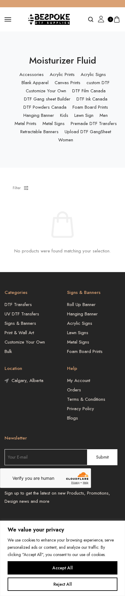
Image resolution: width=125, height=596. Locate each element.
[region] (62, 558)
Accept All (62, 568)
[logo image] (49, 18)
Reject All (62, 584)
